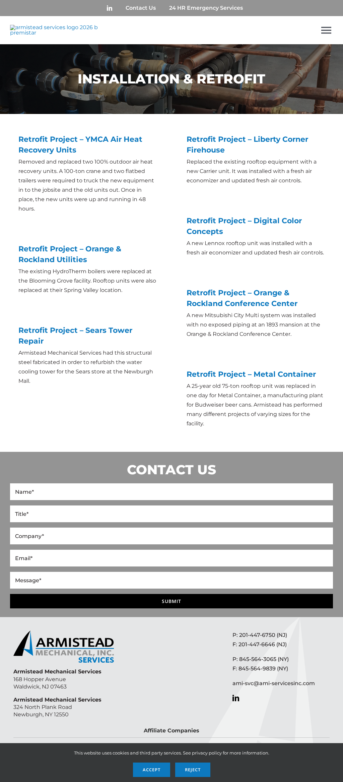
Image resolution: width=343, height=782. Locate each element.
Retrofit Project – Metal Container (251, 374)
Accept (151, 770)
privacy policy (207, 753)
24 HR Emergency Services (206, 8)
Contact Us (141, 8)
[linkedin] (109, 8)
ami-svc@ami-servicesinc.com (273, 683)
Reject (193, 770)
